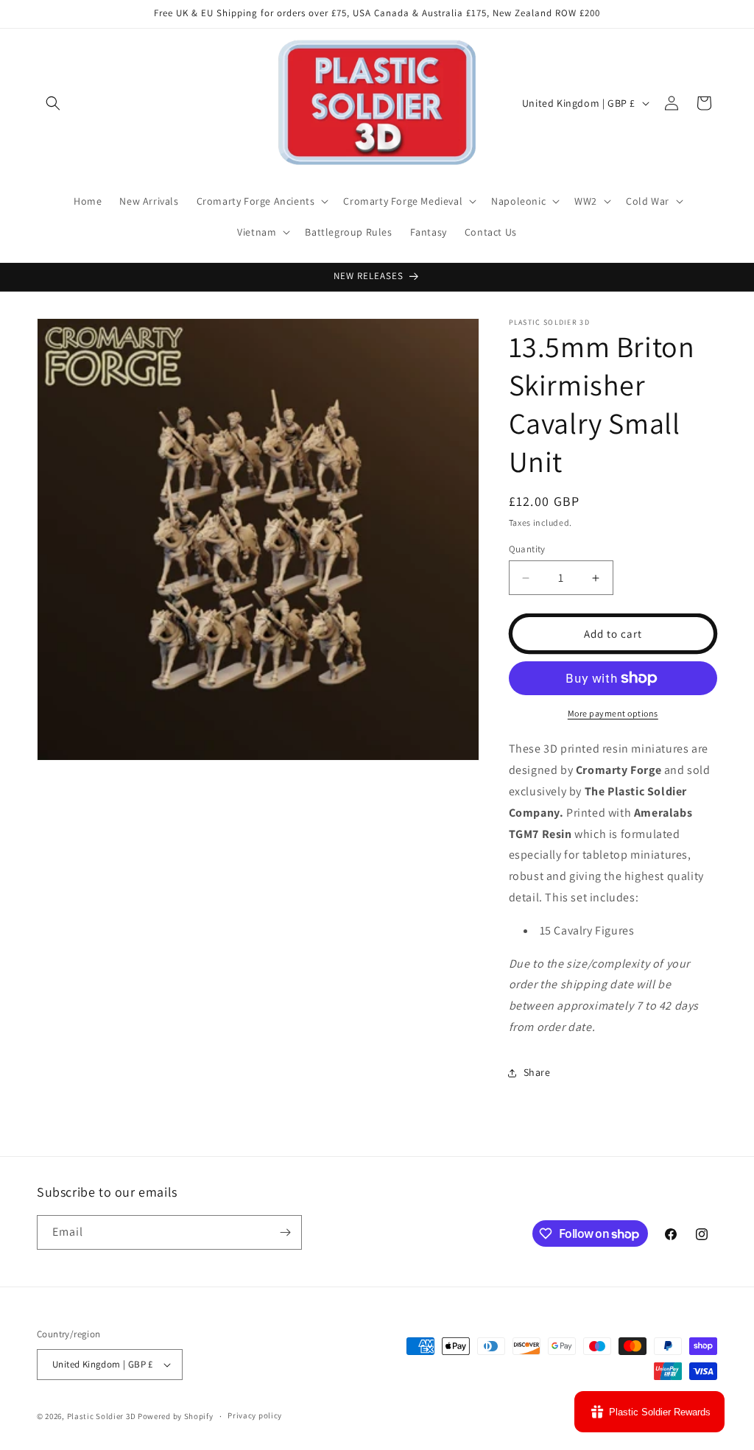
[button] (53, 103)
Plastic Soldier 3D (101, 1416)
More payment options (613, 713)
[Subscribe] (285, 1232)
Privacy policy (255, 1415)
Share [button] (537, 1072)
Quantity (527, 549)
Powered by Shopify (176, 1416)
